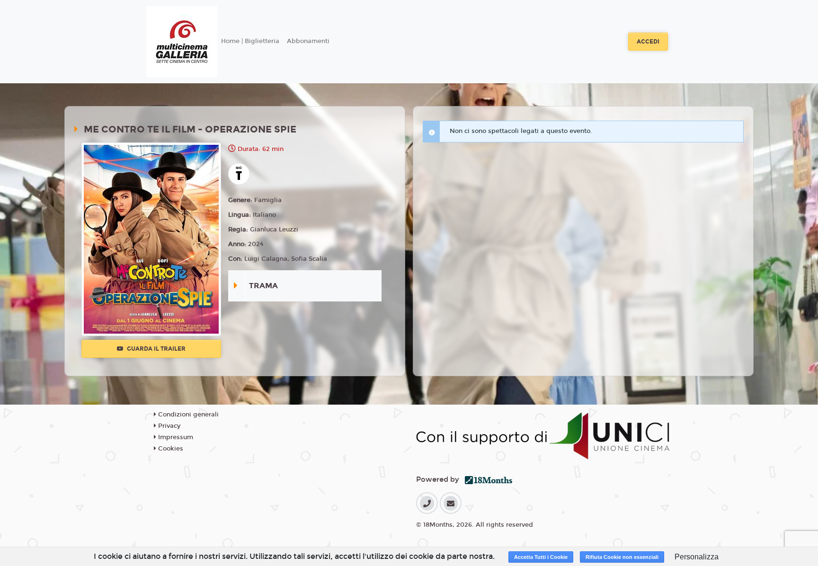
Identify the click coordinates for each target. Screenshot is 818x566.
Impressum (174, 437)
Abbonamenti (308, 41)
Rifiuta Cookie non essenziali (622, 557)
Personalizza (697, 557)
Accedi (648, 41)
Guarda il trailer (155, 348)
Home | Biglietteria (250, 41)
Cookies (169, 448)
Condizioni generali (187, 414)
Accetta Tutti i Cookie (541, 557)
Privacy (168, 426)
